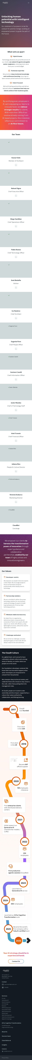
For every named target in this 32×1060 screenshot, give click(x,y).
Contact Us (16, 961)
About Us (4, 1031)
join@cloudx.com (8, 1051)
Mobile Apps (5, 1013)
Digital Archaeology (6, 1019)
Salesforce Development (8, 1017)
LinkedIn (6, 987)
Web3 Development (7, 1015)
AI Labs (3, 998)
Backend (4, 1005)
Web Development (6, 1011)
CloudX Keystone (6, 1025)
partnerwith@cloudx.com (10, 984)
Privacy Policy (5, 1057)
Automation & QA (6, 1009)
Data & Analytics (6, 1002)
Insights (4, 1045)
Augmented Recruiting (7, 1027)
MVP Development (6, 1007)
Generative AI (5, 1000)
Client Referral (6, 1040)
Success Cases (6, 1036)
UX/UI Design (5, 1004)
